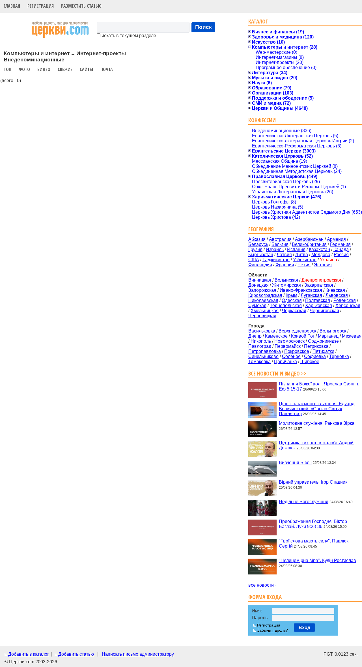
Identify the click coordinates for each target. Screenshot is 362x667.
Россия (341, 254)
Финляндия (260, 264)
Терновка (339, 356)
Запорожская (262, 290)
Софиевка (315, 356)
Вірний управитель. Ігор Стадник (313, 482)
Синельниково (263, 356)
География (261, 229)
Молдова (320, 254)
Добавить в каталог (28, 654)
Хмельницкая (265, 310)
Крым (291, 295)
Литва (301, 254)
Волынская (286, 280)
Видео (43, 69)
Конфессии (262, 120)
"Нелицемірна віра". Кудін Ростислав (317, 560)
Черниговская (324, 310)
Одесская (292, 300)
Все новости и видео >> (277, 373)
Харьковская (318, 305)
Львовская (337, 295)
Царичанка (285, 361)
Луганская (311, 295)
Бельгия (280, 244)
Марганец (328, 336)
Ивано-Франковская (301, 290)
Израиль (275, 249)
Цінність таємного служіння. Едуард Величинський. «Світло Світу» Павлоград (316, 408)
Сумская (257, 305)
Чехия (304, 264)
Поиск (203, 27)
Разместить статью (81, 6)
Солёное (291, 356)
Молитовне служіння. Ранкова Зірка (316, 423)
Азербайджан (309, 239)
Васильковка (261, 331)
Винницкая (259, 280)
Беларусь (258, 244)
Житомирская (286, 285)
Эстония (323, 264)
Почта (106, 69)
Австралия (280, 239)
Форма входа (265, 597)
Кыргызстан (260, 254)
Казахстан (319, 249)
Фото (24, 69)
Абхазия (257, 239)
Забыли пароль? (272, 630)
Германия (340, 244)
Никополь (261, 341)
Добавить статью (76, 654)
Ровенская (344, 300)
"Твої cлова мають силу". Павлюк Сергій (313, 543)
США (253, 259)
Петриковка (316, 346)
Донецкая (258, 285)
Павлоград (259, 346)
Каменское (276, 336)
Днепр (255, 336)
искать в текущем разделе (128, 35)
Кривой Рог (302, 336)
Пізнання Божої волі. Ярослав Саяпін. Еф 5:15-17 (319, 386)
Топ (7, 69)
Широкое (309, 361)
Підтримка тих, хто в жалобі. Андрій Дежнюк (316, 445)
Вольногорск (333, 331)
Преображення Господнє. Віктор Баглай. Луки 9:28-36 (313, 524)
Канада (341, 249)
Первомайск (288, 346)
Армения (336, 239)
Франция (284, 264)
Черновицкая (262, 315)
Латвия (284, 254)
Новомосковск (289, 341)
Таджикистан (276, 259)
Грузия (255, 249)
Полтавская (317, 300)
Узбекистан (304, 259)
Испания (296, 249)
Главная (12, 6)
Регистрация (40, 6)
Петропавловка (264, 351)
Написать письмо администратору (138, 654)
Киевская (335, 290)
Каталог (258, 21)
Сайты (86, 69)
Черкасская (294, 310)
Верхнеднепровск (297, 331)
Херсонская (347, 305)
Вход (304, 627)
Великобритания (309, 244)
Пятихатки (323, 351)
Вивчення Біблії (295, 462)
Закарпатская (318, 285)
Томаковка (259, 361)
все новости (261, 585)
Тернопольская (286, 305)
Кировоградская (265, 295)
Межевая (351, 336)
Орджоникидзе (323, 341)
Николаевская (263, 300)
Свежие (65, 69)
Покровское (296, 351)
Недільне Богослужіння (303, 501)
